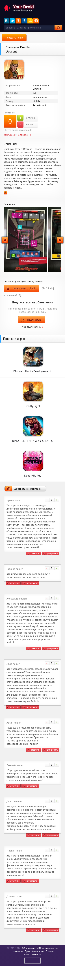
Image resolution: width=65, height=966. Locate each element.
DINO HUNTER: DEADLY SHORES (32, 440)
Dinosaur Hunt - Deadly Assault (32, 371)
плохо (26, 125)
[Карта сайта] (30, 20)
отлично (27, 118)
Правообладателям (34, 951)
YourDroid (9, 134)
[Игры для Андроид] (19, 7)
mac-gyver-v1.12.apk (24, 288)
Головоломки (25, 134)
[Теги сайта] (36, 20)
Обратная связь (30, 948)
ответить (35, 553)
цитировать (52, 553)
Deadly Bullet (32, 475)
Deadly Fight (32, 406)
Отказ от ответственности (39, 953)
